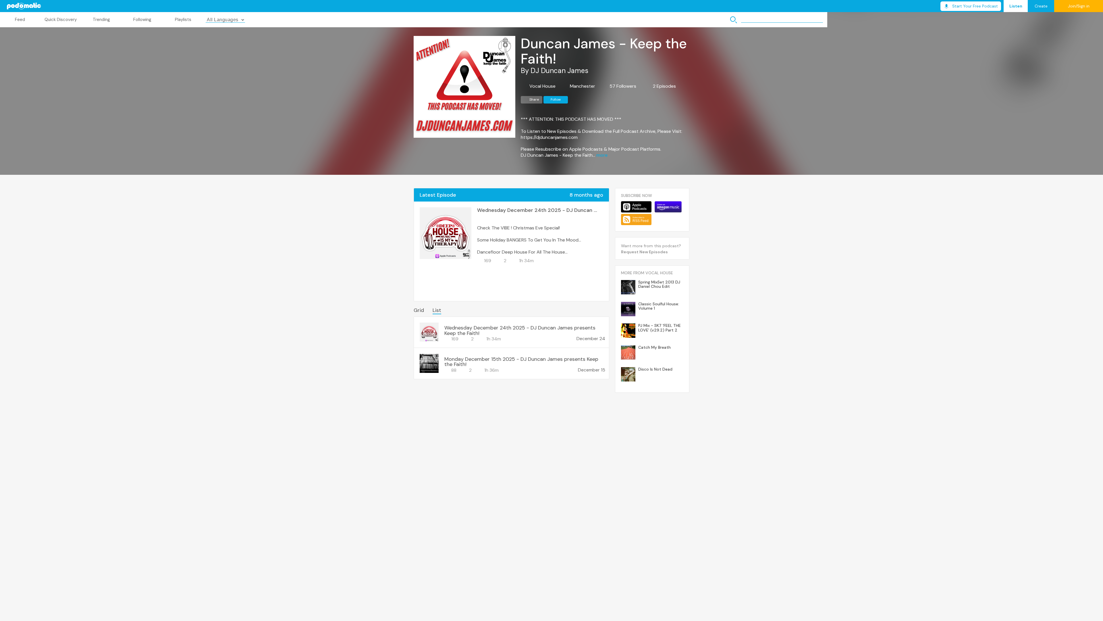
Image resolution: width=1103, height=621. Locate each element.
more (602, 155)
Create (1041, 6)
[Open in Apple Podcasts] (636, 206)
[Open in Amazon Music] (668, 206)
